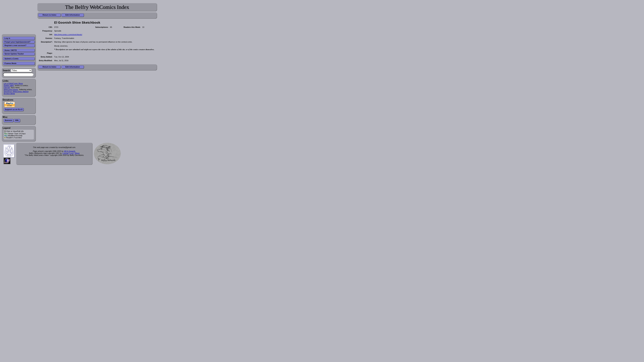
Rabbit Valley (9, 85)
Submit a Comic (12, 59)
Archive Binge (9, 94)
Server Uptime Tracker (14, 54)
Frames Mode (10, 63)
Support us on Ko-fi (13, 109)
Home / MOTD (11, 50)
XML (17, 120)
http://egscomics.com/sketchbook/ (68, 35)
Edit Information (72, 15)
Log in (7, 38)
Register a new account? (15, 45)
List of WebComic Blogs (13, 83)
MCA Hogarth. (70, 151)
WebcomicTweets (11, 89)
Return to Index (49, 15)
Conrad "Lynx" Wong (70, 153)
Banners (8, 120)
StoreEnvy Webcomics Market (16, 91)
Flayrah (7, 87)
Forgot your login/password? (18, 42)
